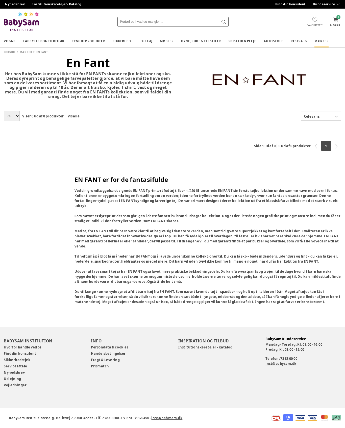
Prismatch (100, 366)
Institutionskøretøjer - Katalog (57, 4)
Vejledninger (15, 385)
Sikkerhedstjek (17, 360)
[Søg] (223, 22)
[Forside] (21, 21)
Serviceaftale (15, 366)
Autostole (273, 41)
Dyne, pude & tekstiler (201, 41)
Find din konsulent (290, 4)
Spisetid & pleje (242, 41)
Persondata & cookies (109, 347)
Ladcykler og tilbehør (43, 41)
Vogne (10, 41)
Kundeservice (324, 4)
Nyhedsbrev (15, 4)
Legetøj (145, 41)
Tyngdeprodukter (88, 41)
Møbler (167, 41)
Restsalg (299, 41)
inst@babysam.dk (281, 363)
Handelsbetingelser (108, 353)
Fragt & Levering (105, 360)
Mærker (321, 41)
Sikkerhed (122, 41)
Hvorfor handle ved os (22, 347)
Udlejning (12, 378)
